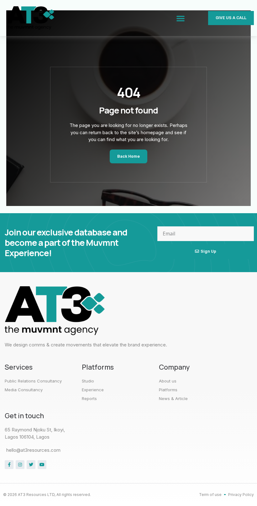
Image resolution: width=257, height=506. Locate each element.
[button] (180, 18)
